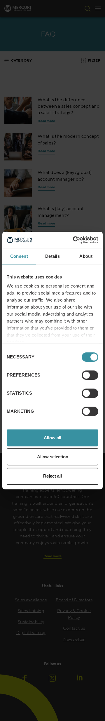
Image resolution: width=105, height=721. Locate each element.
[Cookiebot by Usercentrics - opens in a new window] (74, 240)
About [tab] (85, 256)
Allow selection (52, 456)
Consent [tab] (19, 256)
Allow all (52, 437)
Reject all (52, 475)
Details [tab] (52, 256)
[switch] (90, 375)
